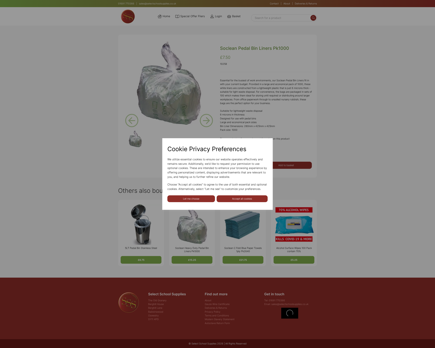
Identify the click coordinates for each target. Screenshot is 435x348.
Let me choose (191, 198)
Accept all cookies (242, 198)
